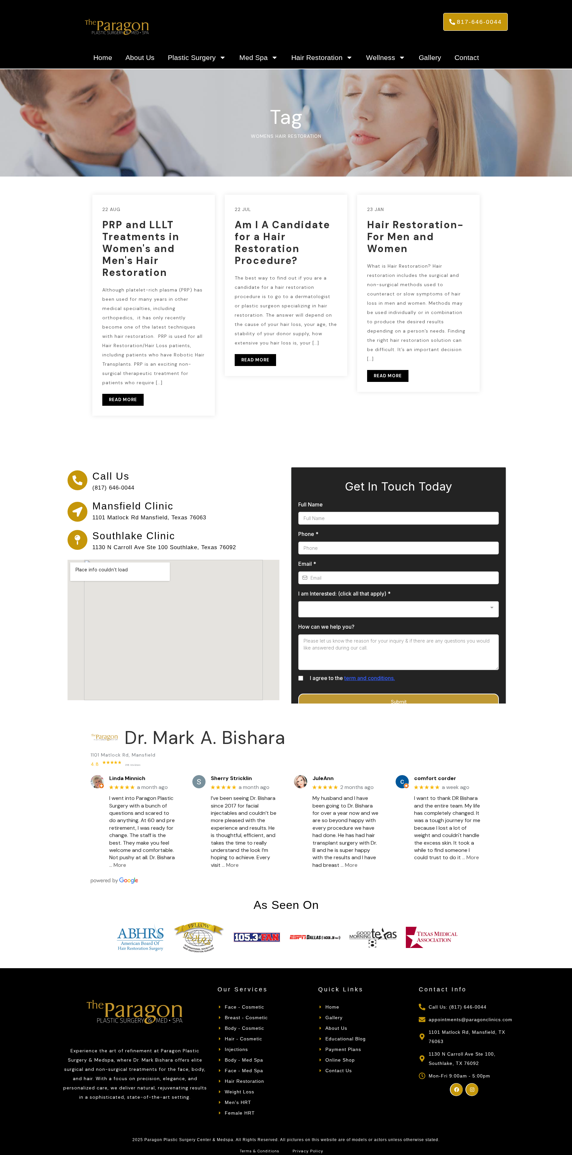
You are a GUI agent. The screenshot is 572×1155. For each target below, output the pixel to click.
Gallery (430, 57)
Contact (466, 57)
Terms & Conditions (259, 1151)
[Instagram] (471, 1089)
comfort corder (435, 778)
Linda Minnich (127, 778)
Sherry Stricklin (231, 778)
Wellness (380, 57)
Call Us (110, 476)
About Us (140, 57)
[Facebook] (456, 1089)
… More (117, 865)
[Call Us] (77, 480)
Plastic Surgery (192, 57)
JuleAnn (323, 778)
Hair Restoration (317, 57)
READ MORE (123, 399)
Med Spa (253, 57)
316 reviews (133, 764)
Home (102, 57)
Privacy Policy (308, 1151)
